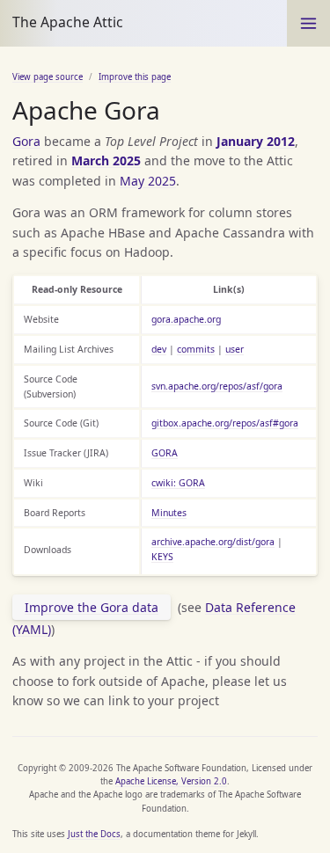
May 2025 (148, 180)
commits (196, 349)
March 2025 (106, 160)
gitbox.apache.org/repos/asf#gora (224, 423)
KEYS (162, 556)
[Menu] (308, 23)
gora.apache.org (186, 319)
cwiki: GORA (178, 483)
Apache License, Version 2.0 (171, 781)
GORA (164, 453)
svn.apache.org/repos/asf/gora (216, 386)
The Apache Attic (67, 22)
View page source (47, 77)
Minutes (169, 513)
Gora (26, 141)
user (234, 349)
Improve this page (135, 77)
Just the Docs (94, 834)
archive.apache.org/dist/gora (213, 542)
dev (158, 349)
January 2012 (255, 141)
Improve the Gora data (91, 607)
